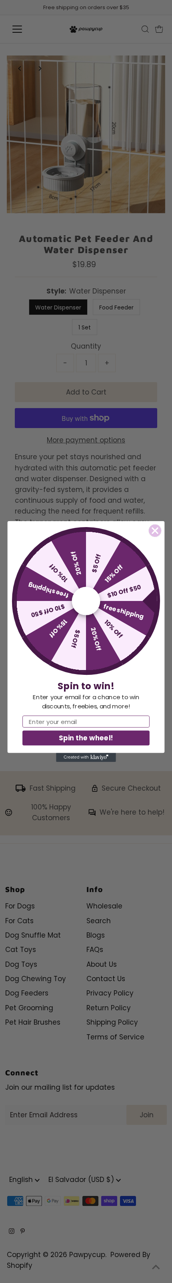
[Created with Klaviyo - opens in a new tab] (86, 757)
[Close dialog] (155, 530)
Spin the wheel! (86, 737)
